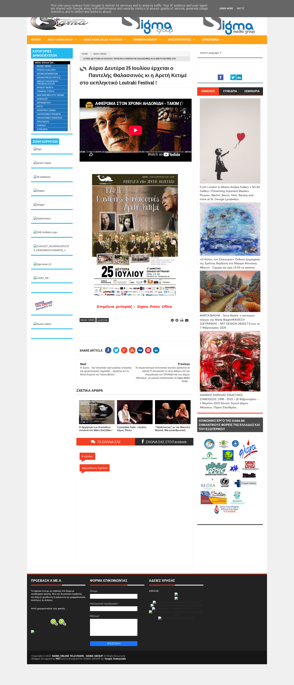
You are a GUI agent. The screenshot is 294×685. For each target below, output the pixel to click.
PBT (58, 658)
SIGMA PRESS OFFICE (48, 77)
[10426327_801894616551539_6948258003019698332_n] (52, 250)
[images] (39, 190)
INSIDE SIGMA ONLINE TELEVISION (103, 39)
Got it (240, 8)
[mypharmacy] (42, 218)
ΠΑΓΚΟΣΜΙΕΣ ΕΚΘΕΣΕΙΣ (49, 118)
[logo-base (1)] (42, 264)
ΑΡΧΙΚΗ (35, 39)
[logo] (38, 149)
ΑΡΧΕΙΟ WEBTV (45, 87)
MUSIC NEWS (99, 54)
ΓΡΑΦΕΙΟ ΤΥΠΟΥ (46, 91)
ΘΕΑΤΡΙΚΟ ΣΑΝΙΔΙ (46, 110)
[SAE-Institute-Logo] (45, 232)
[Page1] (190, 35)
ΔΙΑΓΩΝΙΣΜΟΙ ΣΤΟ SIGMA (50, 95)
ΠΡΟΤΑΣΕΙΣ (43, 121)
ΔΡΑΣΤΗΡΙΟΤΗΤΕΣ (179, 39)
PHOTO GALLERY (46, 70)
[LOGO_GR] (41, 278)
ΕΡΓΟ (40, 106)
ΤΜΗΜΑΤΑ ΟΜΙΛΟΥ (145, 39)
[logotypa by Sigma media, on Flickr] (230, 519)
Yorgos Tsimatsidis (115, 658)
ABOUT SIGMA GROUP (60, 39)
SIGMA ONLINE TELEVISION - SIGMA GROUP (77, 656)
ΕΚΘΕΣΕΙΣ (42, 99)
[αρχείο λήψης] (42, 163)
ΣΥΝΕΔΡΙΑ (42, 129)
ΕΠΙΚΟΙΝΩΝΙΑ (210, 39)
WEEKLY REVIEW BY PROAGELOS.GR (47, 82)
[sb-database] (42, 177)
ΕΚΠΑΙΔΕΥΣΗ (44, 102)
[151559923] (44, 310)
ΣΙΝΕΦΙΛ (41, 125)
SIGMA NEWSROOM (47, 74)
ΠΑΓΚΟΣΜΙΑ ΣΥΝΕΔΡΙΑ (49, 114)
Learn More (226, 8)
